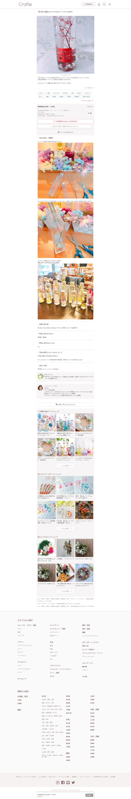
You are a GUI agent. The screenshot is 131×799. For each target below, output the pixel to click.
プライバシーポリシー (85, 776)
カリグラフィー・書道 (57, 629)
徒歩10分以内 (86, 96)
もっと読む (88, 87)
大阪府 (92, 696)
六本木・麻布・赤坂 (48, 739)
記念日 (79, 93)
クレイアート (54, 625)
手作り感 (65, 93)
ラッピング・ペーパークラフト (60, 669)
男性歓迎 (76, 96)
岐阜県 (68, 736)
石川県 (68, 726)
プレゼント (87, 93)
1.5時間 (69, 96)
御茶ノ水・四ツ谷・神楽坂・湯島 (52, 716)
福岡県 (92, 740)
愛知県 (68, 743)
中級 (72, 93)
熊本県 (92, 747)
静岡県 (68, 740)
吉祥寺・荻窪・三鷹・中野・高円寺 (52, 732)
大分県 (92, 750)
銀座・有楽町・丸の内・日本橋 (51, 745)
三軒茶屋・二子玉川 (48, 729)
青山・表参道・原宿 (48, 742)
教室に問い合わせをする (66, 404)
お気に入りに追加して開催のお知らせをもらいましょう (72, 126)
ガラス (52, 676)
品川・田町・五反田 (48, 735)
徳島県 (92, 723)
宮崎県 (92, 753)
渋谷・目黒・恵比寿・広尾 (50, 726)
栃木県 (68, 699)
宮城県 (20, 703)
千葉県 (68, 709)
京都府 (68, 760)
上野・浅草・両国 (47, 722)
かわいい (41, 93)
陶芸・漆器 (86, 625)
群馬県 (68, 703)
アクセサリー (22, 662)
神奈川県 (68, 713)
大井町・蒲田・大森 (48, 699)
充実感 (54, 96)
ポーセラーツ (22, 679)
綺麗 (48, 93)
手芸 (51, 642)
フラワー (21, 642)
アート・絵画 (54, 673)
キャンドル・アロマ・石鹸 (27, 625)
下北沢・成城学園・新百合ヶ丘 (51, 706)
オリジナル (56, 93)
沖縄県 (92, 757)
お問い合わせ (52, 776)
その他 (84, 676)
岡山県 (92, 713)
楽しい (41, 96)
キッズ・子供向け (88, 649)
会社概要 (113, 776)
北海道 (20, 700)
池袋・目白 (45, 719)
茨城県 (68, 696)
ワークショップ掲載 (64, 776)
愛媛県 (92, 730)
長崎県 (92, 743)
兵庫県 (92, 699)
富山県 (68, 723)
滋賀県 (68, 757)
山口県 (92, 720)
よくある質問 (42, 776)
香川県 (92, 726)
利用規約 (74, 776)
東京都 (44, 696)
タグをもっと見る (86, 100)
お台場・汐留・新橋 (48, 752)
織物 (83, 632)
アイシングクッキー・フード (92, 653)
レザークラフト (55, 665)
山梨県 (68, 730)
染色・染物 (86, 629)
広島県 (92, 716)
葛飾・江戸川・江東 (48, 703)
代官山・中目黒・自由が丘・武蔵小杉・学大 (52, 756)
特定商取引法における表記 (101, 776)
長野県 (68, 733)
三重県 (68, 747)
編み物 (84, 666)
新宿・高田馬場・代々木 (49, 712)
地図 (90, 113)
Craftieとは (18, 776)
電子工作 (85, 646)
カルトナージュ (87, 663)
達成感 (61, 96)
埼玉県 (68, 706)
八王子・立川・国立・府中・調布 (52, 709)
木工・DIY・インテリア (90, 642)
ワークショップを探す (30, 776)
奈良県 (92, 703)
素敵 (47, 96)
